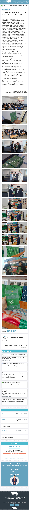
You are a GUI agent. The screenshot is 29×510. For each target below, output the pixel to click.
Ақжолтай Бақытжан (6, 431)
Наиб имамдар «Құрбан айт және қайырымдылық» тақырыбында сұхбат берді (14, 377)
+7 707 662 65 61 (14, 474)
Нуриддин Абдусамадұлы (7, 437)
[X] (11, 331)
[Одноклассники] (9, 331)
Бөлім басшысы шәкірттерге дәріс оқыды (16, 345)
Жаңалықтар (6, 9)
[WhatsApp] (13, 331)
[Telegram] (15, 331)
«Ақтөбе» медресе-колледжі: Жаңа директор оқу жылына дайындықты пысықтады (13, 367)
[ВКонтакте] (8, 331)
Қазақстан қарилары (5, 424)
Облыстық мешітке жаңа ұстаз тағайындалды (13, 401)
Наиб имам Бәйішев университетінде (10, 384)
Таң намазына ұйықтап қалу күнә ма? (10, 420)
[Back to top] (25, 506)
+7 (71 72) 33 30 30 (14, 469)
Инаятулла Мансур (6, 426)
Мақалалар (4, 413)
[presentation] (25, 443)
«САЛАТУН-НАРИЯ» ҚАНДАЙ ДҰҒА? (9, 415)
